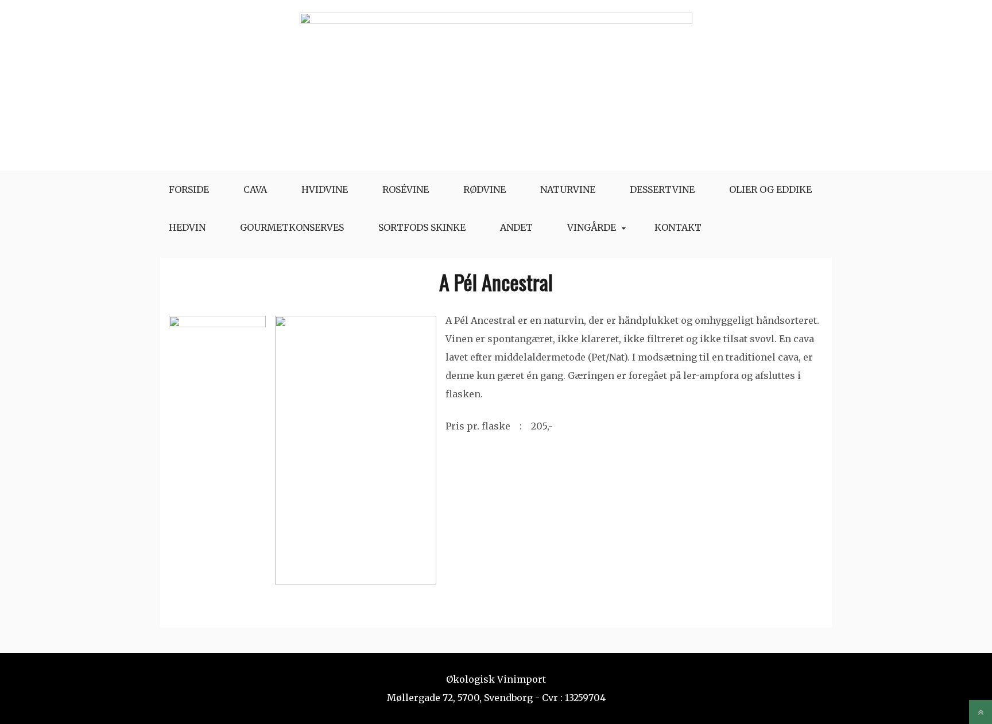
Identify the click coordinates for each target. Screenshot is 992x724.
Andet (516, 227)
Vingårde (591, 227)
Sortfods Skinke (422, 227)
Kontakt (678, 227)
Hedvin (187, 227)
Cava (255, 189)
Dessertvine (662, 189)
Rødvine (484, 189)
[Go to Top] (980, 712)
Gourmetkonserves (292, 227)
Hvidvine (324, 189)
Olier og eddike (770, 189)
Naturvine (567, 189)
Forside (189, 189)
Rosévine (405, 189)
